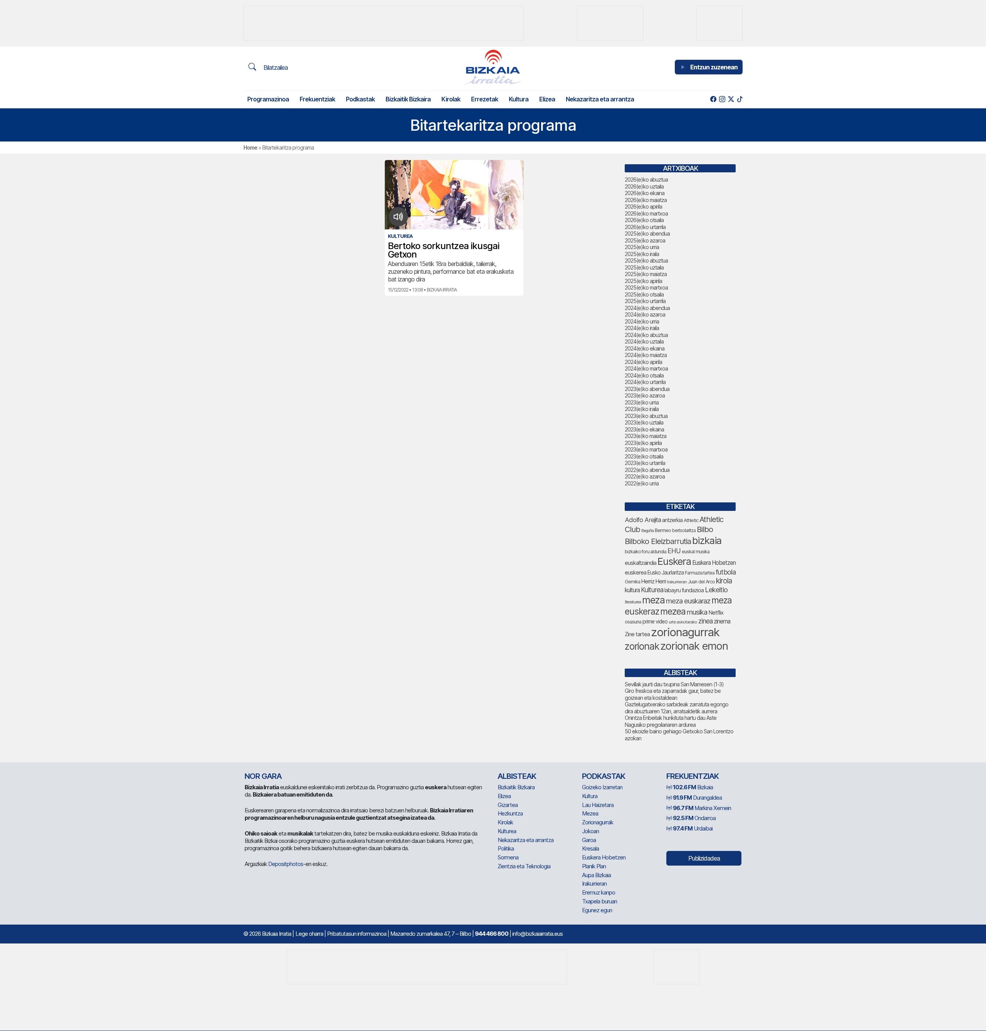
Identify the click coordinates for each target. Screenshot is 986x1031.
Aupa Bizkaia (596, 875)
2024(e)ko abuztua (646, 335)
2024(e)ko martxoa (646, 368)
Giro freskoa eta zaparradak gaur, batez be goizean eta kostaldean (673, 694)
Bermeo (663, 530)
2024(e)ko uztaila (644, 341)
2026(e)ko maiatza (646, 200)
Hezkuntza (510, 813)
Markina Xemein (702, 808)
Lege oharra (309, 933)
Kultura (518, 99)
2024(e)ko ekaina (644, 348)
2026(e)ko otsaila (644, 220)
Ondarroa (694, 818)
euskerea (635, 572)
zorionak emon (694, 646)
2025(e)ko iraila (642, 254)
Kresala (590, 848)
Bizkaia (693, 787)
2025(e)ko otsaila (644, 294)
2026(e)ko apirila (643, 206)
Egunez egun (597, 910)
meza (653, 600)
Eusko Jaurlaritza (665, 572)
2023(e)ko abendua (647, 389)
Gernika (632, 582)
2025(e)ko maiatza (646, 274)
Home (250, 147)
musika (697, 612)
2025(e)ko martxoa (646, 287)
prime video (654, 621)
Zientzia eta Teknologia (524, 866)
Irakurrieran (677, 582)
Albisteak (517, 776)
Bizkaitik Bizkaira (408, 99)
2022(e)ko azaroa (645, 476)
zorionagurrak (685, 632)
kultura (632, 590)
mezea (673, 611)
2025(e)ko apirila (643, 281)
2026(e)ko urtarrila (645, 227)
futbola (726, 572)
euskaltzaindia (640, 562)
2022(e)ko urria (642, 483)
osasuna (633, 622)
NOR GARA (263, 776)
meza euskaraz (688, 600)
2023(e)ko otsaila (644, 456)
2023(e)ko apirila (643, 443)
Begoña (647, 530)
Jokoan (590, 831)
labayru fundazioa (684, 590)
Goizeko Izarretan (602, 787)
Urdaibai (693, 828)
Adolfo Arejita (643, 520)
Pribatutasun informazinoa (356, 933)
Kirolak (450, 99)
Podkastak (360, 99)
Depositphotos (285, 864)
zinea (705, 621)
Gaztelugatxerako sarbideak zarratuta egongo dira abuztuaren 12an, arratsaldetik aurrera (676, 707)
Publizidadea (704, 858)
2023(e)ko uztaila (644, 422)
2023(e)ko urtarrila (645, 463)
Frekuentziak (317, 99)
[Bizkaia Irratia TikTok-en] (740, 99)
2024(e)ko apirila (643, 362)
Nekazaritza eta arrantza (600, 99)
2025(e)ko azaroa (645, 240)
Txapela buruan (599, 901)
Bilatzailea (275, 67)
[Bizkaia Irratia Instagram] (722, 99)
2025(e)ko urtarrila (645, 301)
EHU (674, 551)
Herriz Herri (653, 581)
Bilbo (705, 529)
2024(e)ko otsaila (644, 375)
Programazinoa (268, 99)
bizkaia (706, 540)
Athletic (691, 520)
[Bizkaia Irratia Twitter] (731, 99)
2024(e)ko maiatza (646, 355)
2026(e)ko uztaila (644, 186)
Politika (506, 848)
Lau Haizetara (598, 805)
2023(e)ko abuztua (646, 416)
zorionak (642, 646)
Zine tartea (637, 634)
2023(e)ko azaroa (645, 395)
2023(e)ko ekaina (644, 429)
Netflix (715, 612)
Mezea (590, 813)
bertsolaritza (684, 530)
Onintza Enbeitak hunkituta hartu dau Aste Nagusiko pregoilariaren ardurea (670, 721)
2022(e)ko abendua (647, 470)
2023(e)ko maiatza (645, 436)
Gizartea (508, 805)
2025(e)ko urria (642, 247)
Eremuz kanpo (598, 892)
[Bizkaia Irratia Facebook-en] (713, 99)
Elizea (547, 99)
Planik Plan (594, 866)
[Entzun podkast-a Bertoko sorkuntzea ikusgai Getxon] (398, 217)
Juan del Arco (701, 582)
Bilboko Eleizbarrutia (658, 541)
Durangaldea (697, 797)
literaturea (633, 602)
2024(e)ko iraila (642, 328)
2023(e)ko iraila (642, 409)
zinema (722, 621)
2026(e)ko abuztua (646, 179)
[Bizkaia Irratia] (493, 67)
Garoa (589, 840)
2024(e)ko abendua (647, 308)
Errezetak (484, 99)
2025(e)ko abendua (647, 233)
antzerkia (672, 520)
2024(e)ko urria (642, 321)
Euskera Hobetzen (714, 562)
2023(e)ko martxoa (646, 449)
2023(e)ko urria (642, 402)
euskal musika (695, 551)
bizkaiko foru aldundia (645, 551)
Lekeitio (716, 589)
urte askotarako (683, 622)
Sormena (508, 857)
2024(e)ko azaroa (645, 314)
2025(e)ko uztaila (644, 267)
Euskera (674, 561)
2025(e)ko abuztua (646, 260)
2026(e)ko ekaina (644, 193)
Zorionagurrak (597, 822)
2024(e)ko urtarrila (645, 382)
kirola (724, 580)
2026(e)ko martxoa (646, 213)
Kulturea (652, 590)
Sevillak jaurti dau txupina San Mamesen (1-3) (674, 684)
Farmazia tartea (699, 573)
